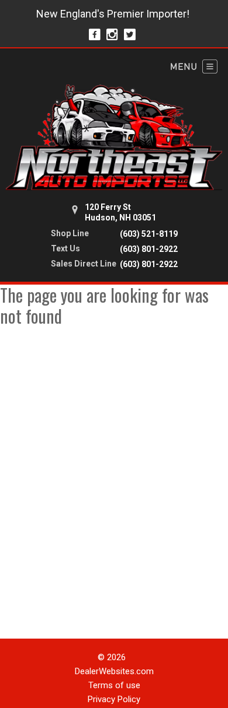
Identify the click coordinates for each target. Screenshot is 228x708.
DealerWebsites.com (114, 671)
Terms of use (114, 685)
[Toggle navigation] (194, 66)
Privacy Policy (114, 699)
